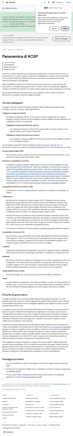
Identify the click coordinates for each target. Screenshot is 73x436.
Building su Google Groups (34, 413)
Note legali (31, 425)
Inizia (65, 28)
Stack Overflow (54, 413)
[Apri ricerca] (45, 2)
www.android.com (55, 407)
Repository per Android (9, 398)
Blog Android (30, 404)
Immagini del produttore (9, 412)
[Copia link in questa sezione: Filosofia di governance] (29, 295)
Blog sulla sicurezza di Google (35, 407)
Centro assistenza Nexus (56, 404)
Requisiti (4, 401)
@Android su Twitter (32, 398)
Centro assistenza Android (57, 398)
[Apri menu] (3, 2)
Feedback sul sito (54, 425)
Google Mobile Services (56, 410)
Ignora (54, 28)
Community (22, 425)
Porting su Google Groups (33, 416)
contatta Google (45, 228)
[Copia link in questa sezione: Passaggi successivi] (25, 359)
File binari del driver (8, 415)
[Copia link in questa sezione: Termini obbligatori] (25, 103)
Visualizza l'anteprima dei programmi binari (10, 408)
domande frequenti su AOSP (32, 377)
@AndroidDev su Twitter (33, 401)
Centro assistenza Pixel (56, 401)
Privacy (45, 425)
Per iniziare (20, 49)
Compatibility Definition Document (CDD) (28, 169)
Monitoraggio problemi (56, 416)
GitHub (4, 418)
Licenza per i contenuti (59, 384)
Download (5, 404)
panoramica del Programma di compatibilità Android (47, 183)
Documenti (11, 49)
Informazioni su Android (9, 425)
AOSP (4, 49)
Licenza (38, 425)
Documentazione (9, 8)
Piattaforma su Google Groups (35, 410)
